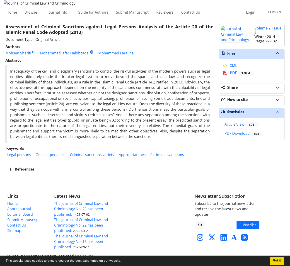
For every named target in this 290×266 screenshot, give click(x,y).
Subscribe (247, 224)
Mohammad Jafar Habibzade (64, 53)
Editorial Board (20, 214)
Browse (30, 12)
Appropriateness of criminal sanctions (151, 154)
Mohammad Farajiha (116, 53)
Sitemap (14, 230)
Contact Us (190, 12)
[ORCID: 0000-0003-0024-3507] (91, 52)
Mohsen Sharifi (18, 53)
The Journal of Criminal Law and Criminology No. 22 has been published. (81, 225)
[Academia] (234, 238)
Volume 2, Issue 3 (267, 30)
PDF (239, 72)
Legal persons (19, 154)
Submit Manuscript (132, 12)
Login (251, 12)
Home (12, 12)
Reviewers (165, 12)
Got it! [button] (277, 260)
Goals (40, 154)
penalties (57, 154)
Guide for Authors (93, 12)
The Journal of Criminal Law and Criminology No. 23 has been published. (81, 209)
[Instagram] (200, 238)
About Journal (19, 208)
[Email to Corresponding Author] (33, 52)
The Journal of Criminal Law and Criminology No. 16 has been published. (81, 241)
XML (233, 65)
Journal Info (57, 12)
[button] (122, 261)
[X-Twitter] (211, 238)
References (24, 169)
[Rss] (244, 238)
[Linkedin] (223, 238)
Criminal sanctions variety (92, 154)
